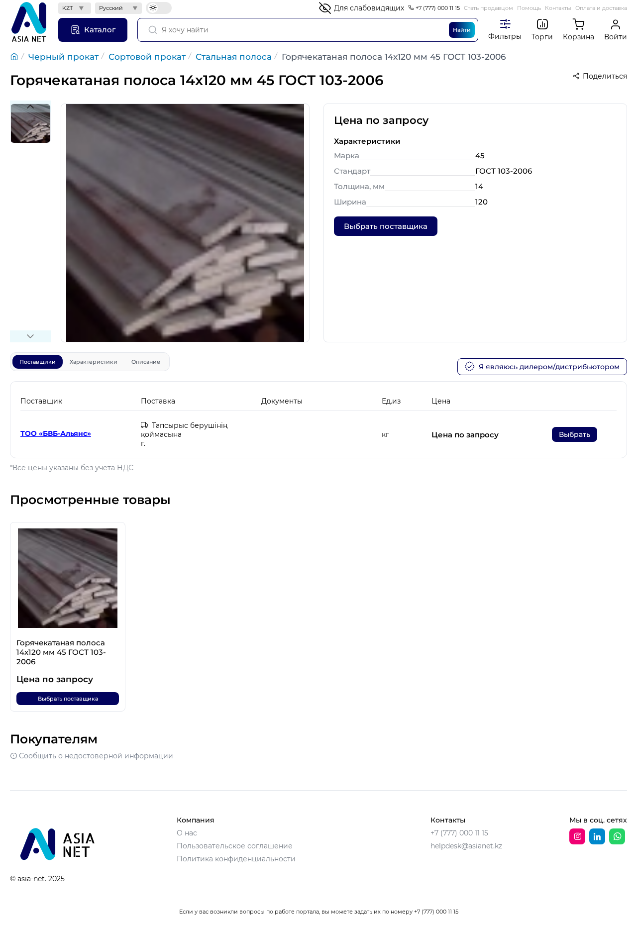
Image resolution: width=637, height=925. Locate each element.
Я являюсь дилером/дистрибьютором (549, 366)
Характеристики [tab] (93, 361)
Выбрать (574, 434)
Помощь (529, 7)
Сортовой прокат (147, 57)
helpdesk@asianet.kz (466, 845)
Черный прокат (63, 57)
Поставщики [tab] (37, 361)
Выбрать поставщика (385, 226)
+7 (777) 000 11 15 (438, 7)
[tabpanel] (318, 419)
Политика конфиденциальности (236, 858)
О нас (187, 832)
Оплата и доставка (601, 7)
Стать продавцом (488, 7)
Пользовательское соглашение (235, 845)
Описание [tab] (145, 361)
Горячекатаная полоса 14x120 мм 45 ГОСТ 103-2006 (394, 57)
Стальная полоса (234, 57)
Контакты (558, 7)
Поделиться (605, 76)
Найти (462, 29)
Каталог (99, 29)
